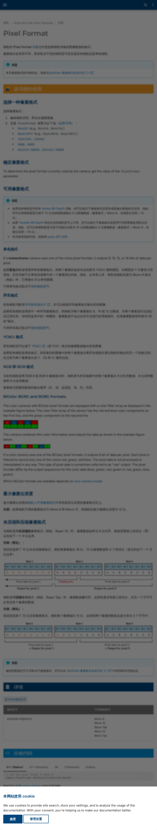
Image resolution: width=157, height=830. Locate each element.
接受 (13, 819)
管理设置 (36, 819)
